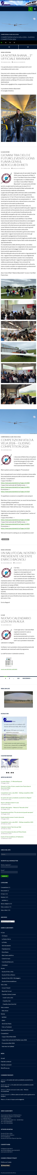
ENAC (3, 1020)
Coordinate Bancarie (7, 962)
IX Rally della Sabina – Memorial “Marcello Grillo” (14, 807)
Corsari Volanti (6, 988)
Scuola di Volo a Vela (7, 971)
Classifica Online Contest (9, 994)
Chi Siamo (4, 936)
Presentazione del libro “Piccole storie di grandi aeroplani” (17, 812)
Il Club (10, 34)
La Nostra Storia (6, 939)
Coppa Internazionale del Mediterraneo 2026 (14, 1040)
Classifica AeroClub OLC (9, 1004)
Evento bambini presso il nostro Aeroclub (12, 817)
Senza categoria (6, 52)
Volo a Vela (15, 34)
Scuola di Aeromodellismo (9, 981)
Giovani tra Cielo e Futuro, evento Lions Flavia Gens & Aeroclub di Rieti (17, 160)
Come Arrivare (6, 958)
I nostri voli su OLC (8, 997)
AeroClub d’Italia (6, 1023)
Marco (3, 1099)
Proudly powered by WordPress (8, 1172)
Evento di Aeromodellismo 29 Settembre (12, 837)
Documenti (4, 890)
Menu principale (35, 9)
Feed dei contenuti (6, 1061)
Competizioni (4, 34)
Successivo (28, 47)
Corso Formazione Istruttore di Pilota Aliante (13, 832)
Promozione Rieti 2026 (8, 1043)
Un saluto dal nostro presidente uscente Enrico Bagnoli (18, 556)
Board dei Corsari (7, 991)
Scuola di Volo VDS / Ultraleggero (11, 978)
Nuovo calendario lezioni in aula (16, 619)
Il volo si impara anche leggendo (15, 1099)
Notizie (7, 152)
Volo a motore (5, 907)
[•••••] (10, 765)
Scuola (3, 968)
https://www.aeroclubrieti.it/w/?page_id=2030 (15, 483)
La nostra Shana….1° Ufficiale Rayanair (16, 57)
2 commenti (18, 563)
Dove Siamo (5, 952)
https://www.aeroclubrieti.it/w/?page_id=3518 (15, 491)
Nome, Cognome (6, 865)
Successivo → (27, 678)
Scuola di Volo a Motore (8, 975)
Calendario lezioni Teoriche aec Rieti (11, 827)
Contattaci (5, 965)
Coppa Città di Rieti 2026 (9, 1036)
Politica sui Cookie (6, 1162)
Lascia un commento (19, 62)
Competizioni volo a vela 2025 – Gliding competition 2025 (17, 822)
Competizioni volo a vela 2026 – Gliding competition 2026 (17, 443)
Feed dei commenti (6, 1065)
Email (3, 870)
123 (18, 678)
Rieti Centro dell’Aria (8, 955)
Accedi (3, 1058)
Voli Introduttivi (6, 945)
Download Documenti (7, 1030)
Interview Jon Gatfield (8, 1046)
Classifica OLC (7, 1001)
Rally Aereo (5, 1010)
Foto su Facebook (7, 1027)
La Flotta (4, 942)
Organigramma (6, 949)
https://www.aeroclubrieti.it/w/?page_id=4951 (15, 487)
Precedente (9, 47)
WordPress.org (5, 1068)
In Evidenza (5, 539)
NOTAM (4, 900)
